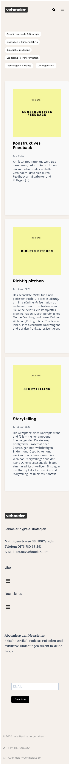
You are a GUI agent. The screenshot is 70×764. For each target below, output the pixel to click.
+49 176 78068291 (19, 747)
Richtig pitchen (28, 281)
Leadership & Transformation (22, 58)
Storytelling (24, 418)
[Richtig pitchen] (37, 251)
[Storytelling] (37, 389)
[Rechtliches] (8, 580)
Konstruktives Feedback (27, 145)
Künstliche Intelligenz (18, 50)
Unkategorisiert (46, 65)
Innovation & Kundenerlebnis (22, 42)
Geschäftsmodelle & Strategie (23, 34)
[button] (54, 9)
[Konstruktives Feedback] (37, 113)
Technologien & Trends (19, 65)
